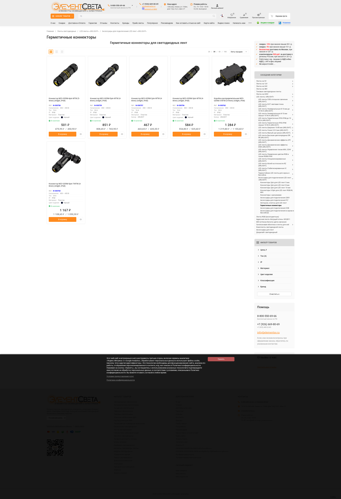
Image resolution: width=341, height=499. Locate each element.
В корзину (62, 134)
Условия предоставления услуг (120, 376)
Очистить (273, 294)
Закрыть (337, 498)
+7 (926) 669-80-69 (150, 4)
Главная (50, 31)
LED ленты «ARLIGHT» (89, 31)
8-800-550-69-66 (118, 5)
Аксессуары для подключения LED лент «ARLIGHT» (124, 31)
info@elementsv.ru (148, 6)
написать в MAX (150, 9)
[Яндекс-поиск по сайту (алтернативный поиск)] (222, 16)
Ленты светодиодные (66, 31)
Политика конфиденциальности (121, 380)
